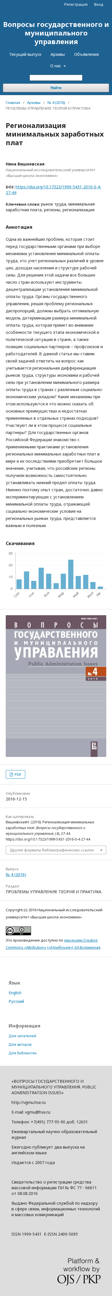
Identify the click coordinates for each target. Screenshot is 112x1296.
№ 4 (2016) (56, 102)
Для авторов (20, 1044)
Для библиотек (23, 1053)
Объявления (86, 54)
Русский (16, 1001)
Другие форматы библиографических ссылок (52, 850)
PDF (17, 774)
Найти (56, 88)
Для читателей (22, 1035)
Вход (98, 4)
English (15, 992)
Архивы (58, 54)
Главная (13, 102)
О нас (56, 65)
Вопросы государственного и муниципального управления (56, 32)
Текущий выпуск (25, 54)
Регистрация (76, 4)
